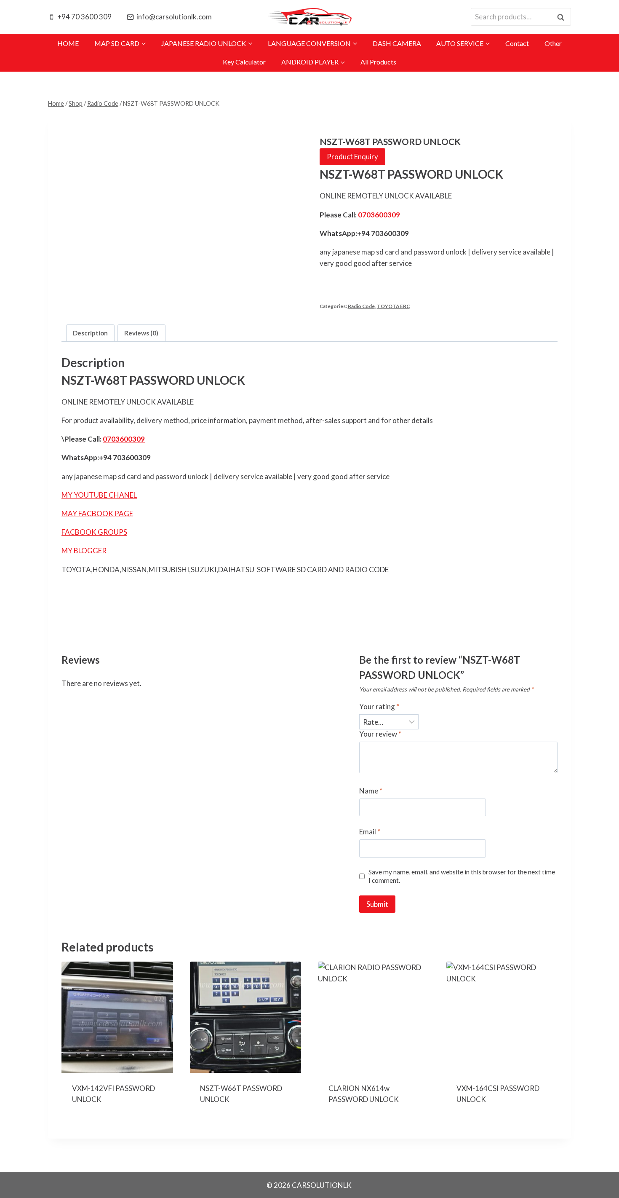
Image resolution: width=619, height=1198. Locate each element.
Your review (380, 733)
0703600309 (379, 214)
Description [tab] (90, 333)
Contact (517, 43)
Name (370, 790)
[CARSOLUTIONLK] (309, 17)
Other (553, 43)
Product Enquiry (352, 156)
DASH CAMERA (397, 43)
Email (369, 831)
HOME (68, 43)
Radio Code (361, 306)
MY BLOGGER (84, 550)
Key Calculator (244, 62)
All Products (378, 62)
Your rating (379, 706)
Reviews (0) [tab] (141, 333)
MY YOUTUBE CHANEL (99, 494)
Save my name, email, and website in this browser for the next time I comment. (461, 876)
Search (563, 17)
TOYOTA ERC (393, 306)
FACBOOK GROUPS (94, 532)
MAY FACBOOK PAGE (97, 513)
